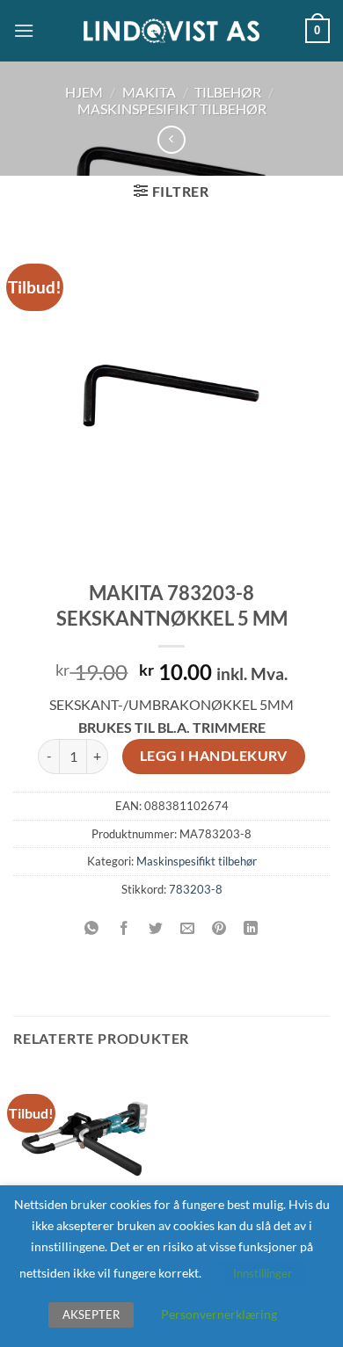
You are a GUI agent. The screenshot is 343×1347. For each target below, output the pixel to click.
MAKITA (149, 91)
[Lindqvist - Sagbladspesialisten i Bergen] (171, 31)
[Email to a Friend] (187, 928)
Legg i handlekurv (214, 756)
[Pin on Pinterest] (219, 928)
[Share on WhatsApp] (91, 928)
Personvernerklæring (219, 1314)
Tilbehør (227, 91)
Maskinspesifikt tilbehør (171, 108)
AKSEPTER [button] (91, 1314)
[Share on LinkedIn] (251, 928)
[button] (23, 30)
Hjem (84, 91)
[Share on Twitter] (155, 928)
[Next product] (171, 139)
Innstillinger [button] (262, 1273)
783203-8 (196, 889)
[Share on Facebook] (123, 928)
